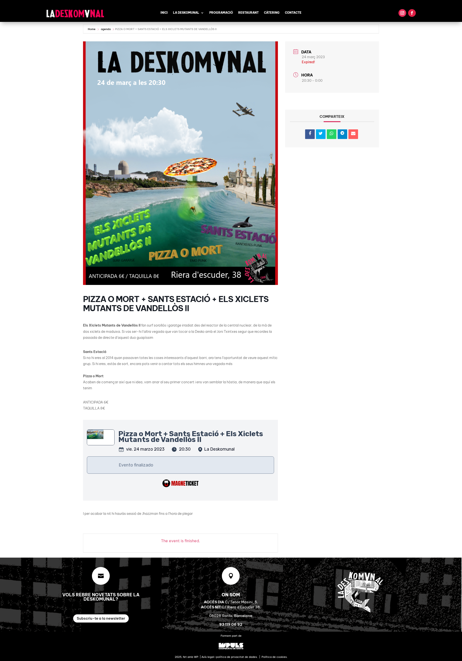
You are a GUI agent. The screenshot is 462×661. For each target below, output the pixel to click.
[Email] (353, 134)
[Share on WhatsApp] (331, 134)
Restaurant (248, 12)
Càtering (272, 12)
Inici (164, 12)
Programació (221, 12)
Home (92, 29)
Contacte (293, 12)
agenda (106, 29)
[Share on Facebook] (310, 134)
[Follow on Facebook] (412, 13)
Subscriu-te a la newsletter (101, 618)
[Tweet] (321, 134)
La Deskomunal (186, 12)
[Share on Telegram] (342, 134)
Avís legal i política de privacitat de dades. (229, 657)
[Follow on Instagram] (402, 13)
